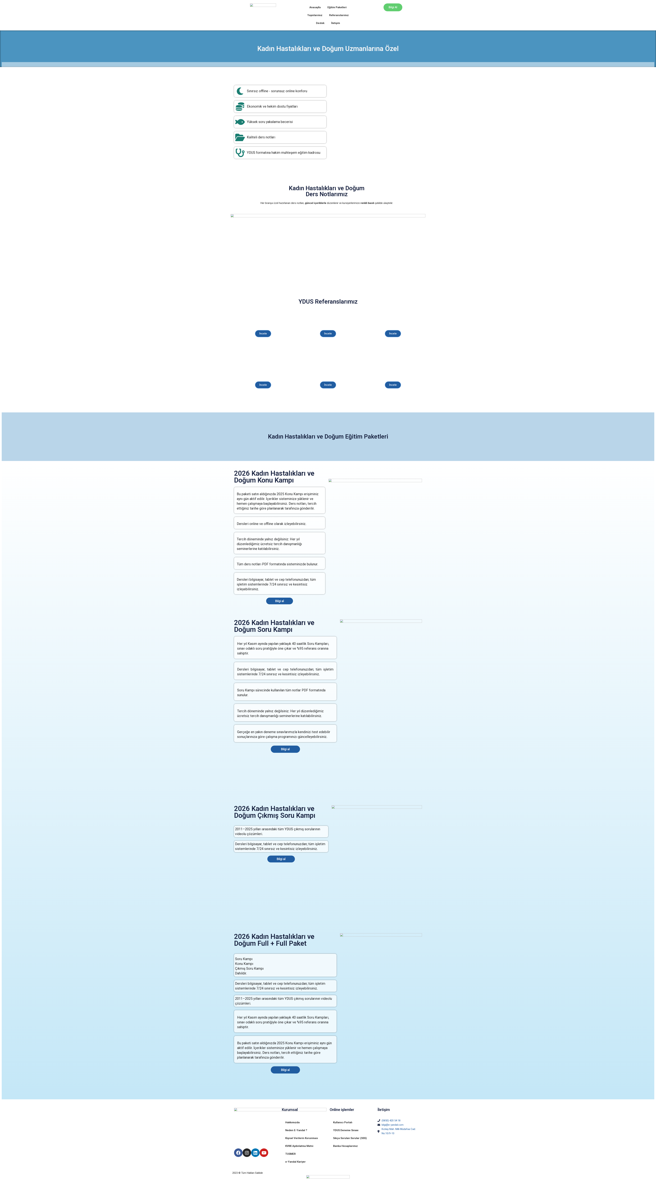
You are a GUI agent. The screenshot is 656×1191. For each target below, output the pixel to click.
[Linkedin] (255, 1152)
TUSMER (290, 1153)
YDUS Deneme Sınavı (345, 1130)
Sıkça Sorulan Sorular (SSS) (350, 1138)
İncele (263, 333)
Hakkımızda (292, 1122)
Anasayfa (315, 7)
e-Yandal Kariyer (295, 1161)
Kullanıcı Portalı (342, 1122)
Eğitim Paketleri (337, 7)
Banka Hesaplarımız (345, 1146)
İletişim (335, 23)
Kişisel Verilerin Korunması (301, 1138)
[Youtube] (264, 1152)
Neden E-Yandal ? (296, 1130)
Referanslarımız (339, 15)
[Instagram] (247, 1152)
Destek (320, 23)
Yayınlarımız (314, 15)
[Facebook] (238, 1152)
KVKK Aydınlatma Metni (299, 1146)
